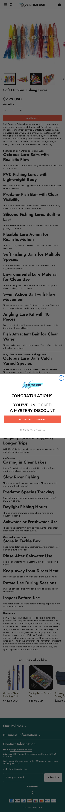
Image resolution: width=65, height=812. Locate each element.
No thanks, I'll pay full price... (32, 430)
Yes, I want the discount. (32, 419)
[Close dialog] (61, 378)
